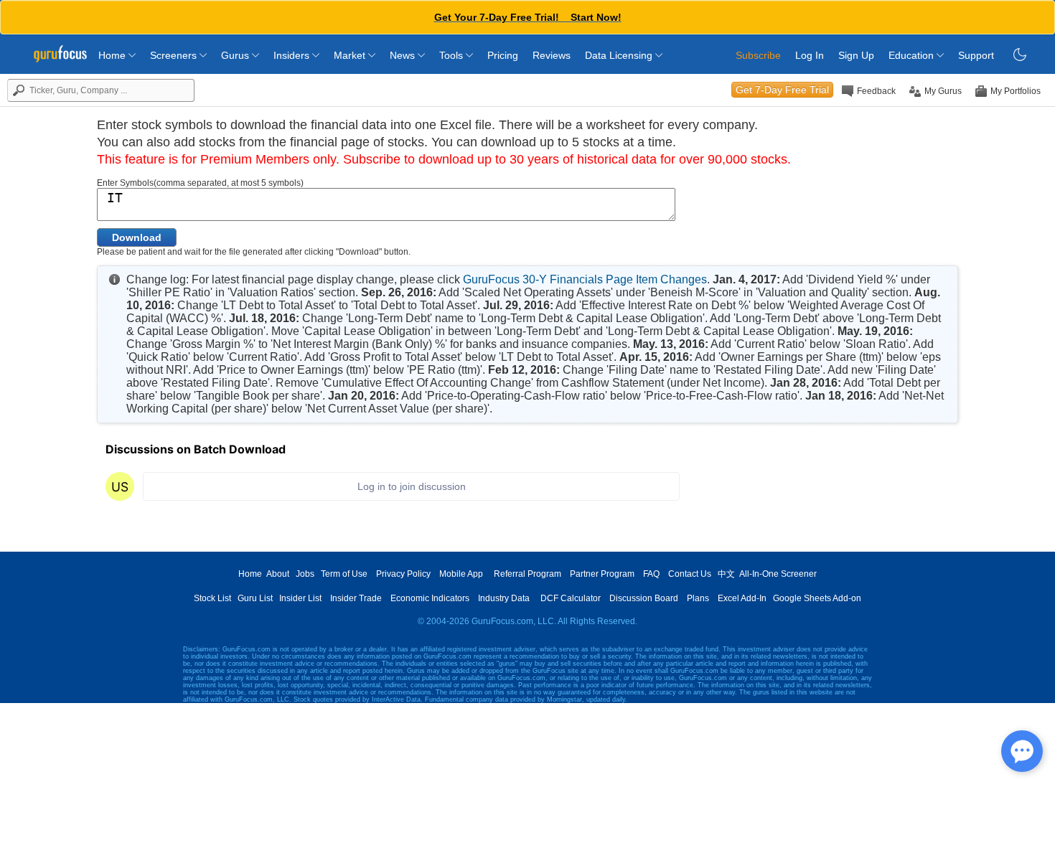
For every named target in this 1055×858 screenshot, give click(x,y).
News (404, 55)
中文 (726, 574)
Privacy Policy (403, 574)
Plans (698, 598)
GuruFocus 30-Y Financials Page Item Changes (585, 279)
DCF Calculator (570, 598)
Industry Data (504, 598)
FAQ (651, 574)
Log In (809, 55)
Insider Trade (356, 598)
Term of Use (344, 574)
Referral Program (527, 574)
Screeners (175, 55)
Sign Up (856, 55)
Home (113, 55)
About (277, 574)
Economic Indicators (429, 598)
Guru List (255, 598)
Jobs (305, 574)
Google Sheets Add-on (817, 598)
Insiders (292, 55)
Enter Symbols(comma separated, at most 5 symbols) (200, 183)
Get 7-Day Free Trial (782, 89)
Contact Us (689, 574)
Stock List (212, 598)
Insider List (300, 598)
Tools (452, 55)
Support (976, 55)
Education (912, 55)
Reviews (552, 55)
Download (136, 237)
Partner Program (602, 574)
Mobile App (461, 574)
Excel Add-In (742, 598)
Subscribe (758, 55)
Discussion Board (643, 598)
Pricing (502, 55)
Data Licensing (620, 55)
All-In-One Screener (778, 574)
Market (351, 55)
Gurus (236, 55)
